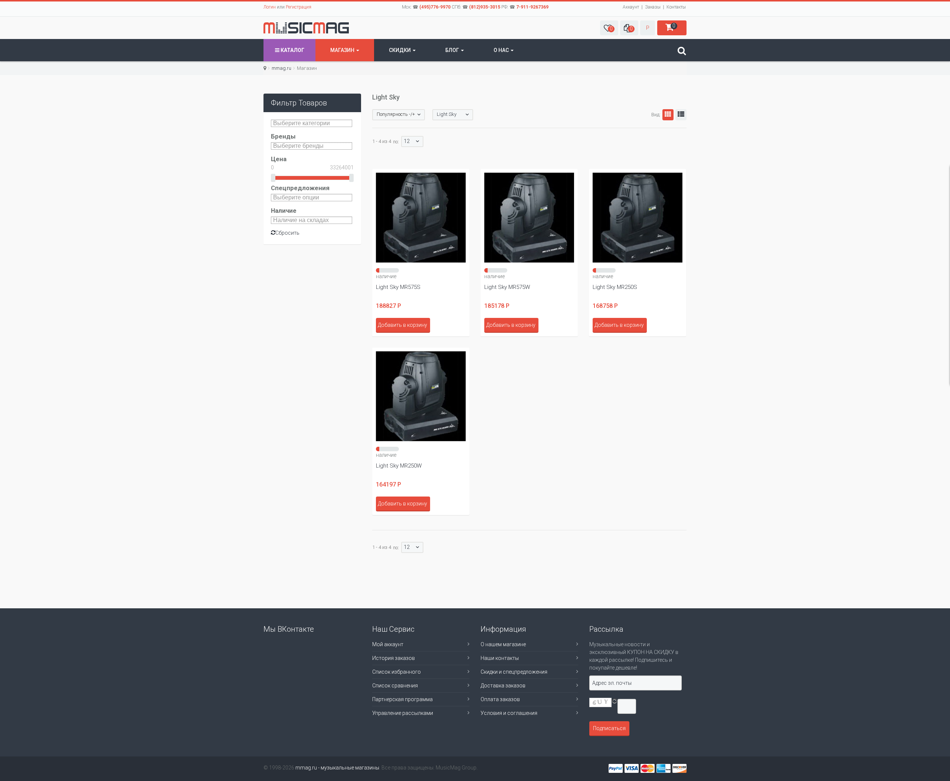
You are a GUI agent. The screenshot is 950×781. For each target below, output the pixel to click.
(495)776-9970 (435, 7)
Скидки (400, 50)
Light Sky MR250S (615, 287)
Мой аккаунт (387, 644)
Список (681, 114)
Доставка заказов (503, 686)
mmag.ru (281, 68)
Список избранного (396, 672)
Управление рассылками (402, 713)
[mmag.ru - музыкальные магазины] (306, 27)
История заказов (393, 658)
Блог (452, 50)
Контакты (676, 7)
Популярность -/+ (396, 114)
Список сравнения (395, 686)
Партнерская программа (402, 699)
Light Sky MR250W (399, 465)
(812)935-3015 (484, 7)
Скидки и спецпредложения (514, 672)
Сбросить (287, 233)
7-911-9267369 (532, 7)
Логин (269, 7)
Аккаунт (631, 7)
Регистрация (298, 7)
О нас (502, 50)
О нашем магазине (503, 644)
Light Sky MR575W (507, 287)
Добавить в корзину (402, 325)
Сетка (668, 114)
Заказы (653, 7)
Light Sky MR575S (398, 287)
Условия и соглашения (509, 713)
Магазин (343, 50)
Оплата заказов (500, 699)
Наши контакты (500, 658)
